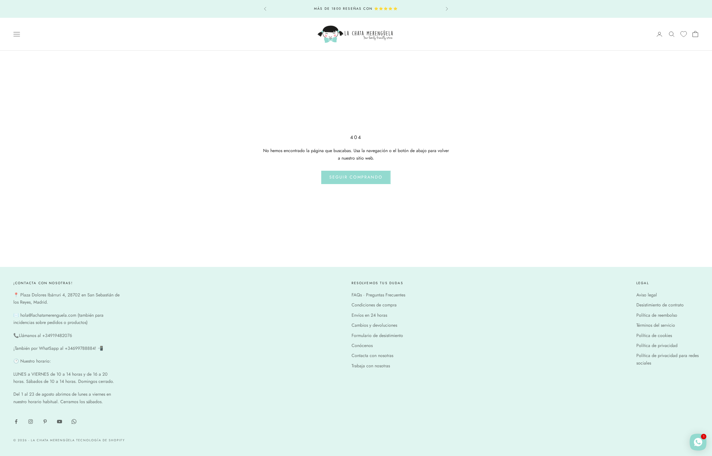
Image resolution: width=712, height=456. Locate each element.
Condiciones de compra (374, 305)
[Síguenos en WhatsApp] (74, 421)
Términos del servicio (655, 325)
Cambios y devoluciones (374, 325)
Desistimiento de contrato (660, 305)
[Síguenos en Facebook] (16, 421)
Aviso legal (646, 295)
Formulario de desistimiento (377, 335)
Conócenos (362, 345)
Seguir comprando (355, 177)
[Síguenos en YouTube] (59, 421)
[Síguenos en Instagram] (30, 421)
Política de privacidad (657, 345)
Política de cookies (654, 335)
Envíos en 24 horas (369, 315)
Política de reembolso (656, 315)
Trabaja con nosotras (371, 366)
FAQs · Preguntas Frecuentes (378, 295)
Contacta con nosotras (372, 355)
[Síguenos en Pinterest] (45, 421)
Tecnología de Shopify (100, 440)
